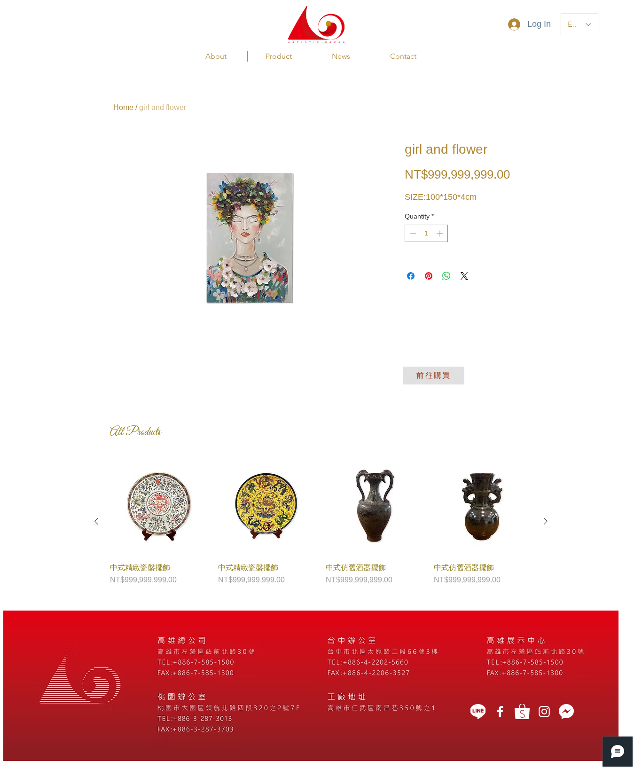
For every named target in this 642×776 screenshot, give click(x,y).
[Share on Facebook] (410, 276)
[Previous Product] (96, 521)
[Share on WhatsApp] (446, 276)
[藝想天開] (500, 711)
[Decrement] (412, 233)
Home (123, 107)
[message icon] (566, 711)
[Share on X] (464, 276)
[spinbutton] (426, 233)
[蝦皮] (522, 711)
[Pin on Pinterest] (428, 276)
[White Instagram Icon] (544, 711)
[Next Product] (545, 521)
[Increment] (440, 233)
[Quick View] (159, 506)
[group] (321, 521)
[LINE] (477, 711)
